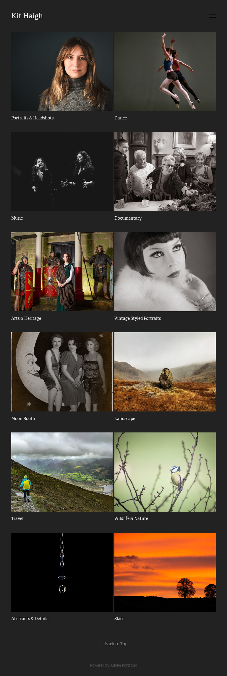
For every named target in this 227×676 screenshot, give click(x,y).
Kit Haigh (27, 16)
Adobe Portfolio (123, 665)
